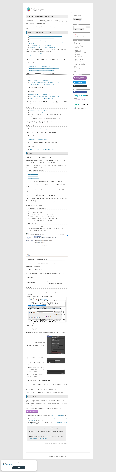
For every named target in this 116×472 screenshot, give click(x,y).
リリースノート (77, 68)
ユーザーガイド (77, 43)
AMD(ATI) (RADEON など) (33, 178)
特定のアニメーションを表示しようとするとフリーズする (41, 38)
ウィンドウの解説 (78, 45)
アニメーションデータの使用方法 (81, 52)
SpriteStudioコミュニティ (33, 55)
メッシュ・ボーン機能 (79, 46)
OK (19, 467)
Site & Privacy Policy (7, 464)
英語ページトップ (80, 36)
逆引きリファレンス (79, 59)
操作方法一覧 (77, 54)
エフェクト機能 (78, 50)
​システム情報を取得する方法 (58, 415)
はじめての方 (76, 42)
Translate (83, 20)
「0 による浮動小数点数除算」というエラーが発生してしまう (42, 45)
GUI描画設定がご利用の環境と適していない (38, 128)
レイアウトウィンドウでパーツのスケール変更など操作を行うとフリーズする (45, 36)
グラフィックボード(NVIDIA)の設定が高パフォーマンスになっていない (44, 68)
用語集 (76, 60)
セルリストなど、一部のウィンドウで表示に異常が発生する (42, 47)
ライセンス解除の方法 (79, 61)
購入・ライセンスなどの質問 (79, 70)
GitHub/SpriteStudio (80, 85)
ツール (76, 55)
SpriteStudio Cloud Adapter (80, 64)
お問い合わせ (76, 71)
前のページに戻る (78, 15)
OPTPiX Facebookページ (80, 91)
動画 (75, 66)
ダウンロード (76, 67)
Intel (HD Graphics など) (33, 174)
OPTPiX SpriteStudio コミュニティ (80, 78)
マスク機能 (77, 47)
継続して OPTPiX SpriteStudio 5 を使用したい (40, 438)
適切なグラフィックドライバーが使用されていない (40, 66)
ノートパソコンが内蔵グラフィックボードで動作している (41, 70)
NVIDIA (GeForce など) (33, 176)
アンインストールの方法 (79, 63)
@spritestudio (79, 82)
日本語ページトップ (80, 35)
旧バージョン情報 (78, 56)
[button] (73, 42)
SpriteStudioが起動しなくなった (36, 39)
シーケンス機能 (78, 51)
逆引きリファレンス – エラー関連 (35, 53)
